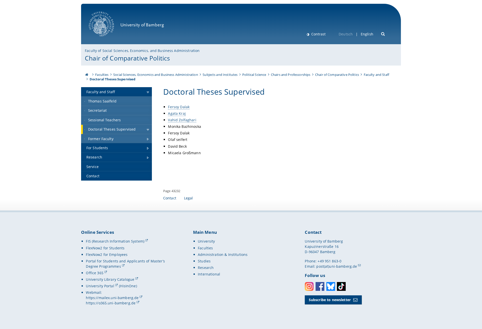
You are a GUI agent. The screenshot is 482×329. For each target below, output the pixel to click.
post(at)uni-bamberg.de (336, 266)
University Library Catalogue (110, 279)
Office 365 (94, 272)
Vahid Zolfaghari (182, 120)
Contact (169, 198)
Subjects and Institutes (220, 74)
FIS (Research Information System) (115, 241)
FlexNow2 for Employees (107, 254)
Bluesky (330, 286)
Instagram (309, 286)
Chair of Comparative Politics (127, 58)
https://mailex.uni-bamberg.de (112, 297)
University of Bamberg (108, 39)
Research (206, 267)
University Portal (100, 286)
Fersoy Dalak (179, 106)
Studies (204, 261)
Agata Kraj (177, 113)
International (209, 274)
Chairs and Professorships (291, 74)
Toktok (341, 286)
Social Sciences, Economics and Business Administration (155, 74)
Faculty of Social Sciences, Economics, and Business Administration (142, 50)
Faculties (101, 74)
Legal (188, 198)
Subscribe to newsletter (330, 299)
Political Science (254, 74)
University (206, 241)
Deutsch (346, 34)
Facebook (320, 286)
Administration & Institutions (223, 254)
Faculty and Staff (376, 74)
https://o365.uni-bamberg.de (111, 303)
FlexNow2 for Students (105, 248)
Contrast (318, 34)
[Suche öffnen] (383, 33)
